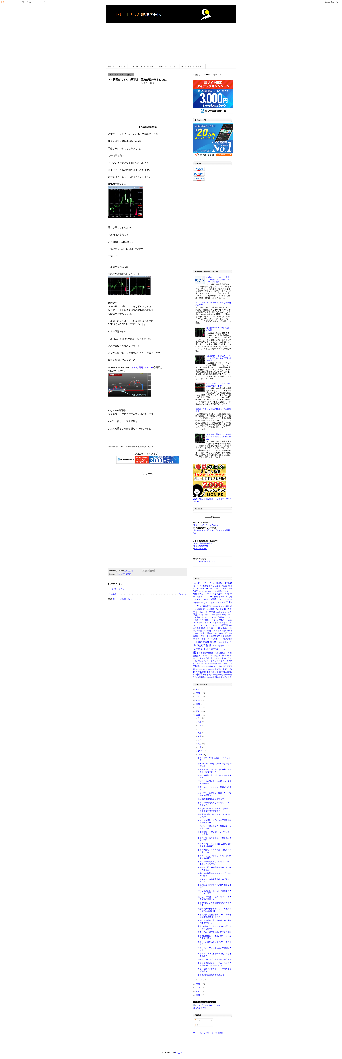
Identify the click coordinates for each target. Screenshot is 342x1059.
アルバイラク (205, 594)
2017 (198, 697)
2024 (198, 988)
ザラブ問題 (210, 612)
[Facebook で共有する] (150, 570)
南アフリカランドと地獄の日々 (192, 66)
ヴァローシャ (227, 599)
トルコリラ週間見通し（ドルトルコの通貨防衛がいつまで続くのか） (214, 964)
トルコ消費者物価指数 (205, 642)
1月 (200, 718)
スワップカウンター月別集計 (209, 615)
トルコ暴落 (220, 652)
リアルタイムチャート (205, 661)
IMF (206, 588)
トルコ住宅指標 (225, 639)
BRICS (195, 583)
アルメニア (217, 594)
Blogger (178, 1052)
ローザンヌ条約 (221, 663)
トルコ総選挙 (218, 646)
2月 (200, 722)
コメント (200, 1025)
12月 (200, 979)
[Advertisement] (171, 41)
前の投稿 (182, 594)
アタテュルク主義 (205, 591)
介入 (217, 666)
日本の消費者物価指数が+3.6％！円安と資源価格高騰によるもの (214, 915)
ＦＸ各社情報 (198, 588)
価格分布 (211, 666)
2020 (198, 708)
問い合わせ (122, 66)
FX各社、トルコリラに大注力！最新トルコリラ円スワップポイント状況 (218, 279)
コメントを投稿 (118, 589)
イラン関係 (211, 599)
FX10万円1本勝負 (200, 586)
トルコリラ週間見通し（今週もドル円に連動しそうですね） (214, 862)
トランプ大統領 (217, 620)
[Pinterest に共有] (153, 570)
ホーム (147, 594)
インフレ (219, 599)
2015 (198, 689)
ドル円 (204, 656)
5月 (200, 733)
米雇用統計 (207, 675)
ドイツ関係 (204, 620)
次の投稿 (112, 594)
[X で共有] (148, 570)
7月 (200, 740)
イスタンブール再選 (209, 597)
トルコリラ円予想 (220, 625)
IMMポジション (215, 588)
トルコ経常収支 (213, 636)
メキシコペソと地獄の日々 (168, 66)
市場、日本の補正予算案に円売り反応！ (214, 932)
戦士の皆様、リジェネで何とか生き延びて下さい (218, 384)
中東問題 (210, 672)
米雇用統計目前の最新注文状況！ (212, 799)
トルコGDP (209, 623)
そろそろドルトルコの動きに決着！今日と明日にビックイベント (214, 770)
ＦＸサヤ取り (214, 586)
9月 (200, 747)
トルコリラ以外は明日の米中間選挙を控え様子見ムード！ (214, 821)
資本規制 (211, 669)
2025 (198, 991)
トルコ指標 (200, 639)
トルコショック (221, 623)
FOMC (228, 583)
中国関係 (202, 672)
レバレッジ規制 (210, 663)
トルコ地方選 (211, 649)
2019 (198, 704)
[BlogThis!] (145, 570)
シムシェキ (219, 612)
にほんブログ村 (199, 1008)
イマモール (201, 599)
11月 (200, 754)
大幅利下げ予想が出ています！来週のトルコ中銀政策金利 (214, 910)
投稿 (198, 1020)
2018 (198, 700)
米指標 (216, 675)
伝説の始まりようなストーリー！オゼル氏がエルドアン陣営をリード (218, 358)
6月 (200, 736)
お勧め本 (215, 606)
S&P (230, 588)
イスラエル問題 (225, 597)
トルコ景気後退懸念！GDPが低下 (212, 975)
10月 (200, 751)
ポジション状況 (217, 658)
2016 (198, 693)
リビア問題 (217, 661)
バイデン (222, 656)
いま (194, 599)
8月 (200, 743)
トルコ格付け (207, 633)
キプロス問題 (224, 606)
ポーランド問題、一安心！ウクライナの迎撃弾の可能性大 (214, 898)
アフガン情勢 (216, 591)
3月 (200, 725)
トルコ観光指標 (221, 633)
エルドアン (220, 603)
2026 (198, 995)
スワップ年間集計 (219, 617)
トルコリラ (207, 625)
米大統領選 (200, 677)
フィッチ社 (204, 658)
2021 (198, 711)
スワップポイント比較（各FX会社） (142, 66)
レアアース (201, 663)
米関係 (198, 674)
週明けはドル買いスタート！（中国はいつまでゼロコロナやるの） (214, 809)
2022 (198, 715)
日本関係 (223, 672)
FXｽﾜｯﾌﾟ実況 (226, 586)
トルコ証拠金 (222, 642)
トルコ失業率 (212, 639)
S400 (195, 591)
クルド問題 (220, 609)
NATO (225, 588)
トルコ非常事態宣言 (205, 653)
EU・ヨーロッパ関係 (210, 583)
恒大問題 (222, 666)
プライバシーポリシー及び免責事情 (208, 1033)
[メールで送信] (143, 570)
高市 (197, 669)
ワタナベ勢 (204, 666)
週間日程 (111, 66)
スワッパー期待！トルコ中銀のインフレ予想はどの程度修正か (218, 436)
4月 (200, 729)
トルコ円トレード (209, 631)
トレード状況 (212, 656)
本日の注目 (227, 677)
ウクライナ (198, 603)
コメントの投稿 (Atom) (122, 599)
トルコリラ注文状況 (123, 574)
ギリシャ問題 (208, 609)
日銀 (217, 672)
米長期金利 (209, 677)
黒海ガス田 (203, 669)
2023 (198, 984)
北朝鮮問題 (217, 677)
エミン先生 (210, 603)
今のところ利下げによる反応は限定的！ (214, 959)
